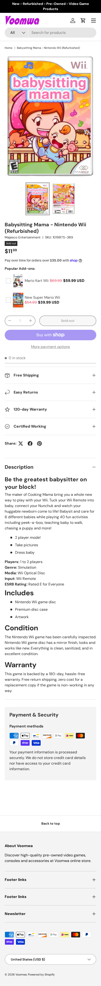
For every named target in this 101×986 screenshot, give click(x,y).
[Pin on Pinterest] (39, 443)
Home (8, 48)
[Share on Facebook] (30, 443)
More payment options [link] (50, 346)
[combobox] (50, 33)
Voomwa (21, 974)
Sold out (67, 321)
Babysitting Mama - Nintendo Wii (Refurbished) (48, 48)
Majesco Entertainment (23, 237)
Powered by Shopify (41, 974)
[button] (83, 20)
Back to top (50, 823)
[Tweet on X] (20, 443)
